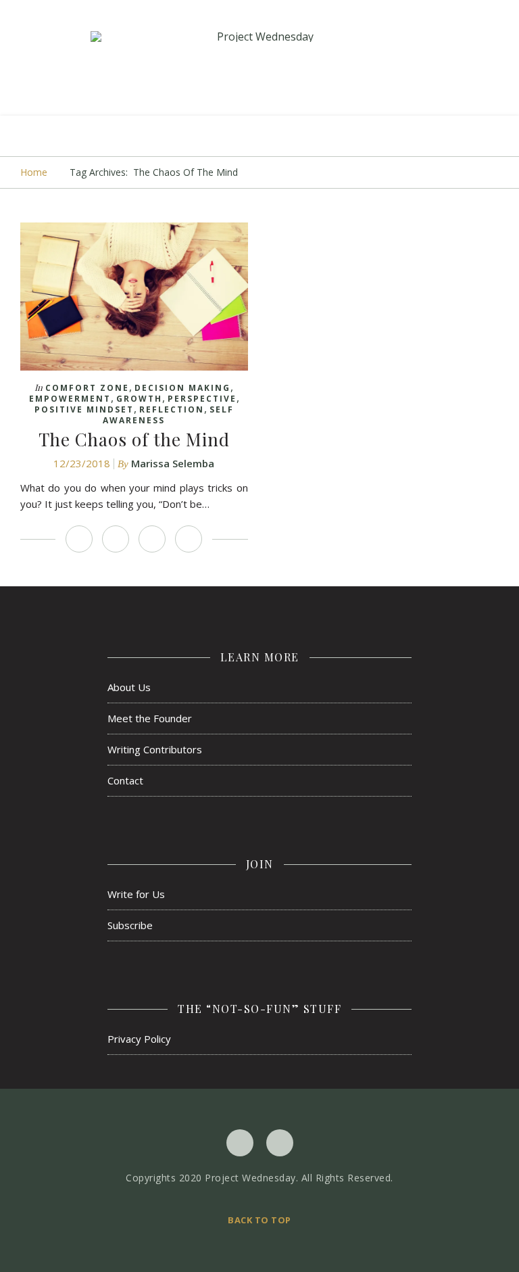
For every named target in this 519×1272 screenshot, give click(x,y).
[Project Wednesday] (259, 36)
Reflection (171, 409)
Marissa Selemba (172, 463)
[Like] (79, 538)
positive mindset (84, 409)
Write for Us (136, 894)
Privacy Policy (139, 1038)
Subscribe (130, 925)
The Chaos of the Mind (134, 439)
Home (33, 172)
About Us (129, 687)
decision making (182, 388)
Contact (125, 780)
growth (139, 398)
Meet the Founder (149, 718)
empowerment (70, 398)
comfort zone (87, 388)
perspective (202, 398)
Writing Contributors (154, 749)
